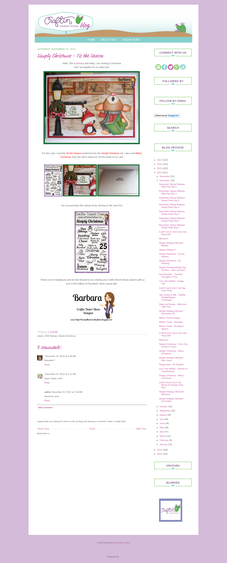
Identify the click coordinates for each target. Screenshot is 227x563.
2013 (159, 450)
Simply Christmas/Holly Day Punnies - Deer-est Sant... (173, 268)
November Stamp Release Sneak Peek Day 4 (172, 205)
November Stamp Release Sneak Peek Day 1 (172, 226)
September (165, 410)
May (162, 427)
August (163, 415)
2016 (159, 164)
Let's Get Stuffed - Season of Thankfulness (173, 370)
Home (91, 39)
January (164, 444)
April (162, 431)
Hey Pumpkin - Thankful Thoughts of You (171, 275)
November (165, 180)
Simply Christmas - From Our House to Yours (173, 345)
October (164, 406)
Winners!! (163, 238)
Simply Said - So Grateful (171, 364)
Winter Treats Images (169, 318)
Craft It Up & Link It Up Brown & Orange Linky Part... (171, 385)
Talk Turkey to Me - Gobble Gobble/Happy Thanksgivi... (172, 297)
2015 (159, 168)
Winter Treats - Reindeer (171, 322)
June (162, 423)
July (162, 419)
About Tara (109, 39)
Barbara (80, 63)
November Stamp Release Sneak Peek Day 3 (172, 212)
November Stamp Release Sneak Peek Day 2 (172, 219)
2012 (159, 454)
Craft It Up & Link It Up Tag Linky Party (172, 289)
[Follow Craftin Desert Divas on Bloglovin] (167, 117)
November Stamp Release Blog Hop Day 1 (172, 192)
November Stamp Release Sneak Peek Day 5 (172, 199)
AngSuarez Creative (121, 543)
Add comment (45, 407)
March (163, 436)
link (120, 205)
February (164, 440)
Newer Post (43, 429)
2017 (159, 160)
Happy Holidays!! (167, 249)
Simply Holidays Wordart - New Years (171, 359)
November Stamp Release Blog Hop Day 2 (172, 185)
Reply (47, 364)
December (165, 176)
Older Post (141, 429)
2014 (159, 172)
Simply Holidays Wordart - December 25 (171, 312)
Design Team (130, 39)
